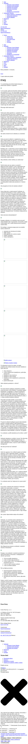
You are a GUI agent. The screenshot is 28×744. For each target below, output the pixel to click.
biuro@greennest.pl (5, 28)
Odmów (9, 737)
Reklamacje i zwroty (9, 661)
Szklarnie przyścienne (12, 7)
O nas (5, 21)
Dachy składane (11, 17)
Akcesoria (9, 10)
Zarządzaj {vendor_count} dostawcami (13, 734)
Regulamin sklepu (8, 658)
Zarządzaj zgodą (5, 742)
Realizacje (6, 18)
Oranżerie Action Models (13, 645)
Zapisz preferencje (5, 739)
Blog (5, 23)
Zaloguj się (9, 36)
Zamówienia (10, 38)
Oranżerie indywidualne (13, 6)
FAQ (5, 20)
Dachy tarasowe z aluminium (14, 14)
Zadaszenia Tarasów (9, 13)
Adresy (8, 40)
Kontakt (6, 24)
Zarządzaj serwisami (15, 733)
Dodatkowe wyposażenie (13, 11)
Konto (5, 35)
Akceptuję (3, 737)
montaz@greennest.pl (6, 632)
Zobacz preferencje (16, 737)
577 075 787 (4, 27)
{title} (2, 741)
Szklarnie (6, 3)
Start (5, 2)
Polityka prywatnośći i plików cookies (13, 662)
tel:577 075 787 (4, 624)
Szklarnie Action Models (13, 4)
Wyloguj (9, 42)
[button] (14, 692)
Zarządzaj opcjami (5, 733)
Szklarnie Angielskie (12, 9)
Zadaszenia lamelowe (12, 16)
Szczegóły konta (11, 39)
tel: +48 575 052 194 (6, 635)
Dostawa (6, 659)
